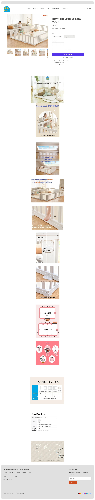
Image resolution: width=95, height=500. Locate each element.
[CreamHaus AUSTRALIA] (6, 9)
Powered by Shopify (20, 493)
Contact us (65, 8)
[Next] (45, 29)
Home (28, 8)
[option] (27, 31)
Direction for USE (56, 8)
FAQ (48, 8)
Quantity (54, 41)
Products (42, 8)
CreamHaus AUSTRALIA (59, 28)
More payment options (68, 57)
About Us (35, 8)
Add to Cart (68, 49)
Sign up (72, 483)
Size (53, 33)
